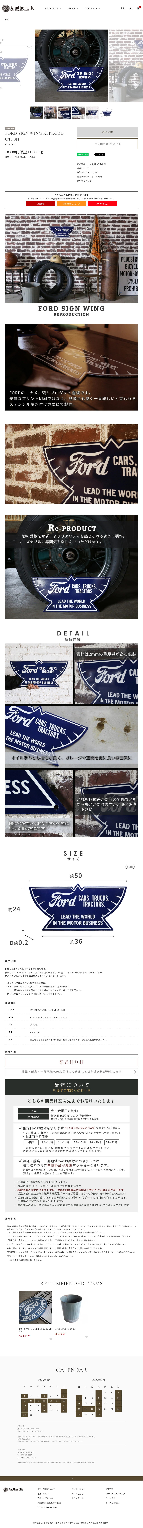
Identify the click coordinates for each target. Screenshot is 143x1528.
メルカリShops (113, 1502)
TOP (7, 19)
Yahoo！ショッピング (115, 1493)
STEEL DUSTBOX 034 (66, 1328)
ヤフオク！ (111, 1498)
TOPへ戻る (71, 1478)
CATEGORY (52, 8)
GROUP (71, 8)
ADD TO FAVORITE (109, 143)
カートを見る (77, 1493)
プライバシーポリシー (47, 1507)
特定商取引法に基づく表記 (89, 176)
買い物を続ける (84, 180)
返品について (83, 168)
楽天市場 (110, 1489)
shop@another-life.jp (26, 1457)
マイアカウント (78, 1489)
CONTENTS (90, 8)
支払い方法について (46, 1498)
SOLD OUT (107, 132)
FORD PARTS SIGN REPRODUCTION (35, 1330)
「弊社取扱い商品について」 (19, 1240)
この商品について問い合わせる (91, 164)
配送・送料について (46, 1489)
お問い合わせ (77, 1498)
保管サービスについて (87, 172)
